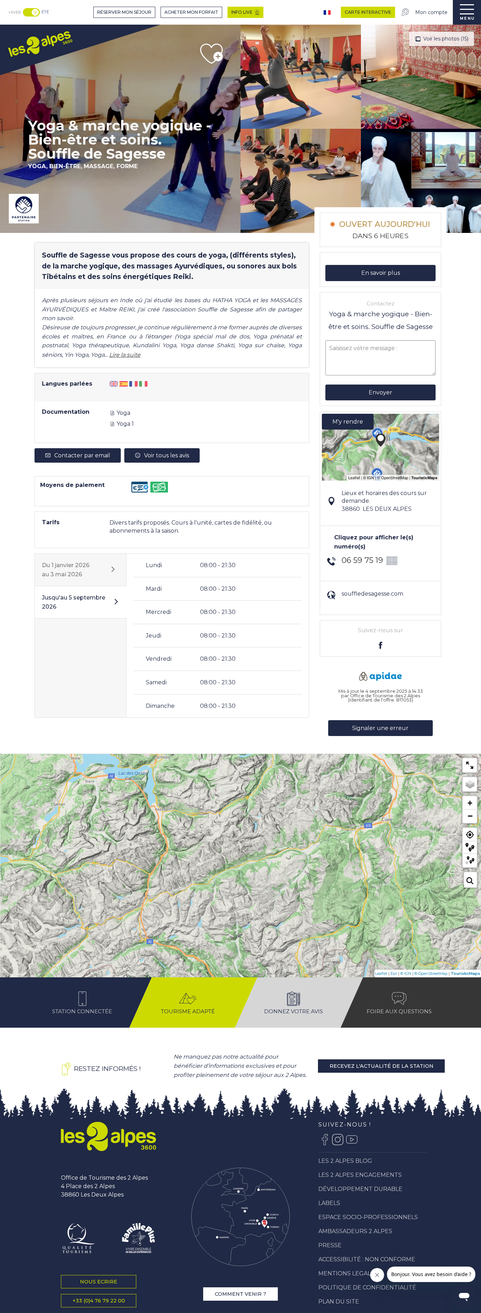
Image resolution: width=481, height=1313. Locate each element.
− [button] (470, 816)
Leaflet (381, 973)
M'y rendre (347, 421)
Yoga (122, 413)
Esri (394, 973)
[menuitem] (39, 43)
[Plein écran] (469, 765)
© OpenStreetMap (431, 973)
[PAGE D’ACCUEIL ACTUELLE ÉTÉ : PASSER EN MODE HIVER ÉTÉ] (31, 12)
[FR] (328, 12)
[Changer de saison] (32, 12)
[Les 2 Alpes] (108, 1136)
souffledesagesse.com (372, 593)
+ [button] (470, 803)
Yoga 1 (124, 423)
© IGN (405, 973)
